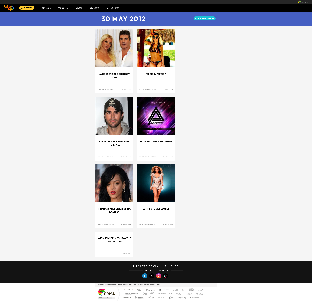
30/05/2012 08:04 (168, 157)
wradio (152, 293)
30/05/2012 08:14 (168, 89)
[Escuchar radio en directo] (22, 8)
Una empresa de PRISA (106, 292)
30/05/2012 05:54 (168, 224)
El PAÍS (128, 290)
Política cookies (122, 284)
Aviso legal (101, 284)
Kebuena (197, 293)
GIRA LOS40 (94, 8)
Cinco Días (161, 293)
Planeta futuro (188, 293)
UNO (145, 293)
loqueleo (182, 297)
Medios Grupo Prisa (106, 297)
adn (190, 290)
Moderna (138, 297)
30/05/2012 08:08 (126, 157)
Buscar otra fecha (206, 18)
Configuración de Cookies (135, 284)
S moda (171, 297)
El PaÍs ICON (161, 297)
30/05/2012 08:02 (126, 224)
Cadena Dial (170, 293)
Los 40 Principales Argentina (106, 89)
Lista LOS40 (45, 8)
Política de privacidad (111, 284)
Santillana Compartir (164, 290)
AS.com (182, 290)
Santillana (151, 290)
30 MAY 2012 (123, 19)
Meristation (193, 297)
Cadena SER (174, 290)
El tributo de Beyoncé (156, 208)
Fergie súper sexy (156, 74)
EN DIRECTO (28, 8)
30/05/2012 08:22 (126, 89)
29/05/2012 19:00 (126, 253)
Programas (63, 8)
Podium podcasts (151, 297)
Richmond (127, 297)
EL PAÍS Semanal (179, 293)
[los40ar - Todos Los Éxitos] (9, 8)
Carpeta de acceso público (152, 284)
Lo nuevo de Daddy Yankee (156, 141)
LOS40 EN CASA (112, 8)
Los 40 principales (139, 290)
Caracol (199, 290)
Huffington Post (131, 293)
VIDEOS (79, 8)
